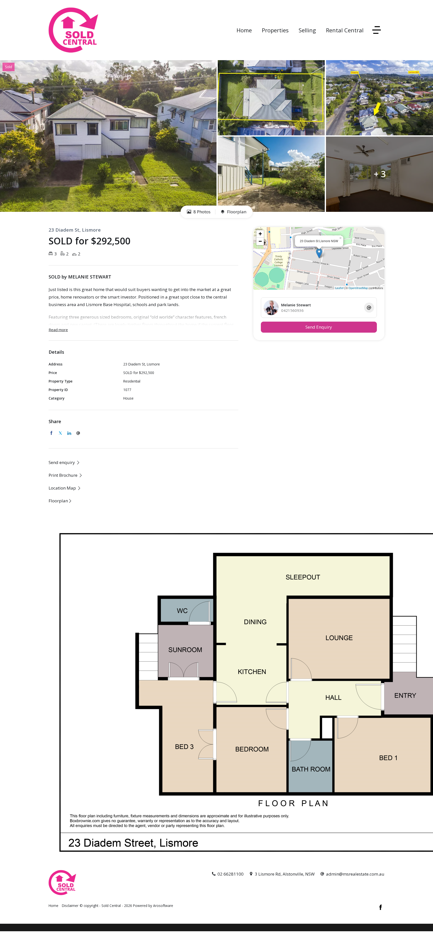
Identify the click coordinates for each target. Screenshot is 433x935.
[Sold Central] (73, 30)
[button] (66, 475)
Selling (307, 30)
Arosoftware (163, 905)
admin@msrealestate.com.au (355, 874)
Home (244, 30)
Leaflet (339, 288)
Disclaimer (70, 905)
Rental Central (345, 30)
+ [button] (260, 234)
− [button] (260, 241)
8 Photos (201, 212)
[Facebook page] (380, 908)
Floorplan (236, 212)
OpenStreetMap (358, 288)
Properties (275, 30)
